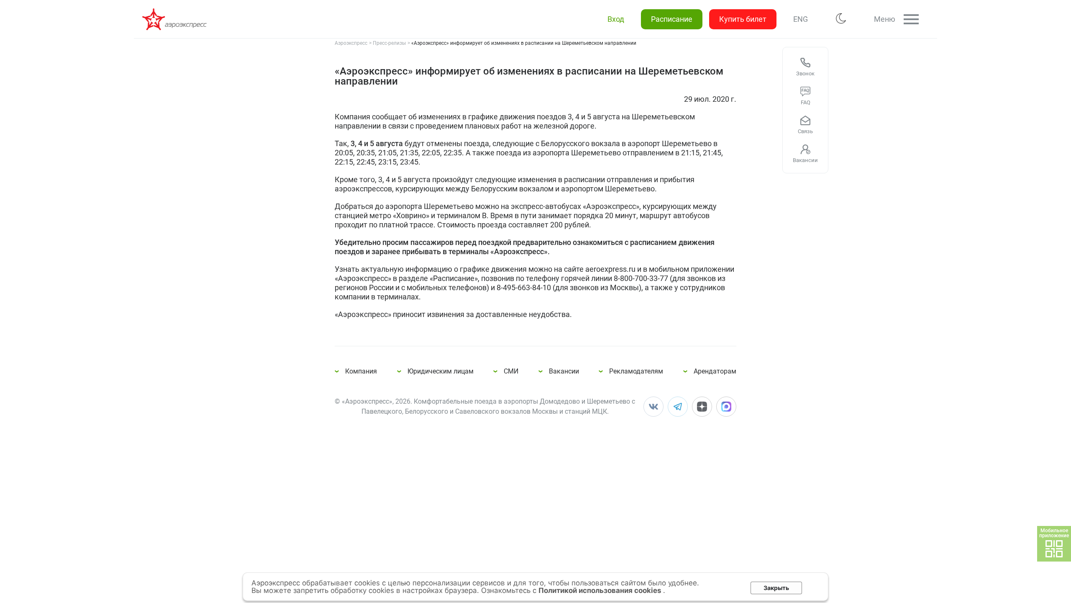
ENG (800, 19)
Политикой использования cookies (600, 590)
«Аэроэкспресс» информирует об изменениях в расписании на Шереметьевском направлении (175, 19)
